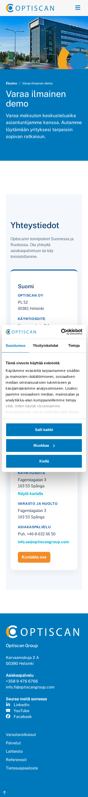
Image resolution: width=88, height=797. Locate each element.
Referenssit (16, 759)
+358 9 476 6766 (22, 681)
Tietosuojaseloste (22, 768)
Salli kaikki (44, 430)
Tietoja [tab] (74, 345)
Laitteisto (14, 751)
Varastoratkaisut (21, 734)
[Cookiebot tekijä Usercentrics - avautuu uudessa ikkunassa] (62, 332)
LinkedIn (21, 704)
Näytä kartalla (30, 494)
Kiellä (44, 461)
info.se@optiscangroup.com (43, 542)
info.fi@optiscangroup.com (30, 687)
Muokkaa (41, 445)
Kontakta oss (34, 557)
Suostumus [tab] (15, 345)
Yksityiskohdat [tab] (45, 345)
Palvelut (13, 743)
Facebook (23, 716)
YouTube (21, 710)
